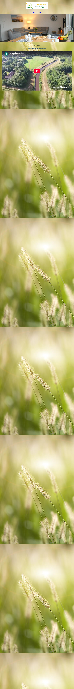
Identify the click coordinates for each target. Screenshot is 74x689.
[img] (37, 5)
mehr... (4, 658)
